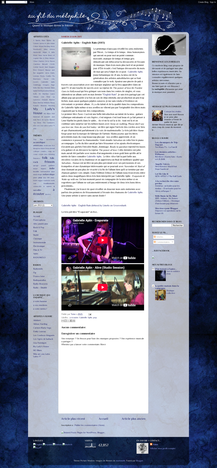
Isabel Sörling (38, 91)
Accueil (103, 418)
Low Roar (45, 97)
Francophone (39, 220)
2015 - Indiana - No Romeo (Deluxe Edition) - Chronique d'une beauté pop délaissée (167, 201)
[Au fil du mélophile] (153, 257)
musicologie (37, 175)
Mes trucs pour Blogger (166, 208)
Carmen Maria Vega (42, 328)
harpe (35, 169)
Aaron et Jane (44, 43)
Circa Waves (50, 61)
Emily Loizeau (39, 331)
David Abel (43, 67)
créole (41, 154)
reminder (46, 181)
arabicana (47, 146)
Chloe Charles (38, 61)
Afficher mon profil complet (162, 448)
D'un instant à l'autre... (166, 269)
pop (95, 317)
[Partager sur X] (68, 320)
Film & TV (37, 250)
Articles (159, 237)
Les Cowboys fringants (43, 335)
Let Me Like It (161, 174)
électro (48, 194)
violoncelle (37, 186)
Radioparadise (39, 280)
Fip (34, 272)
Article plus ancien (133, 418)
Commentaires (163, 242)
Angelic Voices (162, 164)
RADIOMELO (39, 257)
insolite (36, 171)
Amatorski (37, 52)
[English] (37, 444)
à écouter (74, 317)
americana (38, 145)
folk (45, 158)
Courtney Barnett (40, 64)
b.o (53, 145)
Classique (37, 238)
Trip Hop (38, 140)
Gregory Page (49, 85)
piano (35, 178)
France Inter (39, 276)
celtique (36, 151)
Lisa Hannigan (39, 343)
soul (34, 183)
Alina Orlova (49, 49)
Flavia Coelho (45, 76)
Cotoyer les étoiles (172, 111)
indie (52, 168)
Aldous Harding (44, 46)
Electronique (39, 246)
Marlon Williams (44, 103)
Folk (35, 231)
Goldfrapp (37, 85)
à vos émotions (40, 305)
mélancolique (49, 174)
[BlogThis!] (65, 320)
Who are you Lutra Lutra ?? (44, 126)
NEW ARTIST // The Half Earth (168, 176)
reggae (40, 181)
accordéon (50, 140)
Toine (73, 314)
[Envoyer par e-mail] (62, 320)
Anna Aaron (42, 55)
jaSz (34, 129)
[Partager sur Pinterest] (73, 320)
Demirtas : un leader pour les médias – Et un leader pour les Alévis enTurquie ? (168, 188)
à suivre (47, 186)
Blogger (139, 460)
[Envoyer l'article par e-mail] (89, 314)
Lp (54, 97)
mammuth (120, 460)
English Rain (109, 94)
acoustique (39, 142)
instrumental (45, 172)
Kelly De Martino (41, 94)
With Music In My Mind (166, 196)
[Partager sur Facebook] (71, 320)
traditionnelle (49, 183)
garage (35, 166)
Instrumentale (39, 242)
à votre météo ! (40, 309)
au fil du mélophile (57, 16)
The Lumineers (49, 123)
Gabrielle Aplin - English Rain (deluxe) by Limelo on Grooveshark (93, 205)
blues (43, 148)
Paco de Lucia (43, 120)
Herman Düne (49, 88)
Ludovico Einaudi (40, 100)
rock (53, 180)
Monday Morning (48, 106)
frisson (50, 162)
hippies (43, 169)
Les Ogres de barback (43, 339)
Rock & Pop (38, 227)
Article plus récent (73, 418)
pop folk (46, 178)
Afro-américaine (40, 224)
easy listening (49, 154)
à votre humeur (40, 301)
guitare (52, 165)
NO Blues (47, 114)
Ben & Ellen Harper (47, 58)
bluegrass (36, 148)
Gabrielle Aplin (135, 71)
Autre (35, 253)
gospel (43, 166)
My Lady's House (41, 346)
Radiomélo (38, 269)
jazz (53, 171)
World (35, 235)
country (43, 151)
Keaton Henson (49, 91)
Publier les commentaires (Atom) (90, 425)
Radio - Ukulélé (40, 287)
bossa (47, 148)
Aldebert (37, 320)
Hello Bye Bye (38, 88)
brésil (52, 148)
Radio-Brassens (40, 284)
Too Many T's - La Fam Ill (166, 147)
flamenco (36, 158)
